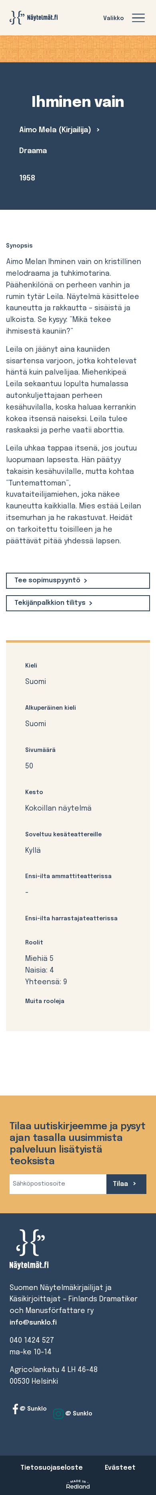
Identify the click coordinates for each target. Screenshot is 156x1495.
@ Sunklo (32, 1409)
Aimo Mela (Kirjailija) (56, 130)
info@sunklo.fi (33, 1322)
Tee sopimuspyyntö (47, 580)
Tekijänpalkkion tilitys (50, 603)
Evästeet (120, 1467)
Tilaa (121, 1184)
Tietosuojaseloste (51, 1467)
